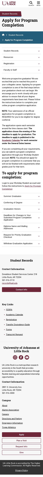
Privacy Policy (21, 470)
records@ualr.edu (9, 283)
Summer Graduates (12, 196)
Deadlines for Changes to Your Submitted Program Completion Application (18, 217)
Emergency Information (12, 423)
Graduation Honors (12, 209)
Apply (21, 434)
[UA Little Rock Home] (3, 35)
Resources (8, 57)
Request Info (21, 446)
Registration (9, 63)
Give (22, 452)
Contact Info (21, 289)
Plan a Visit (21, 440)
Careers (5, 414)
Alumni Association (10, 410)
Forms (9, 329)
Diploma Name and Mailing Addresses (15, 227)
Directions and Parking (12, 418)
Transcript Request (14, 334)
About (4, 405)
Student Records (15, 35)
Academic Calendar (11, 140)
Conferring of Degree (13, 202)
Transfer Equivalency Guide (18, 324)
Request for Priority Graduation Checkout (17, 236)
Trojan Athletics (9, 427)
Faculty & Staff (10, 70)
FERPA (9, 309)
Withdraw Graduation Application (18, 243)
